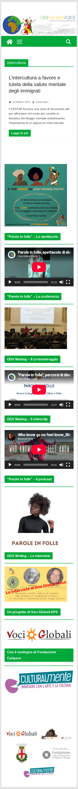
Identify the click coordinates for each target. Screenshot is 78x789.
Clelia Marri (41, 102)
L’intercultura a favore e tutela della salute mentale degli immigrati (37, 84)
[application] (39, 267)
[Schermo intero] (68, 282)
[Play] (10, 282)
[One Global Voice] (10, 42)
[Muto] (61, 282)
